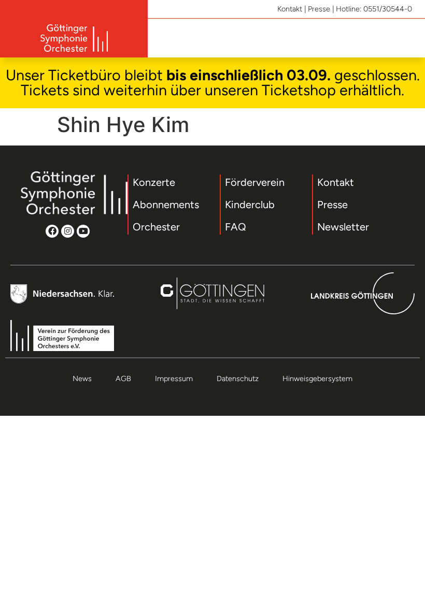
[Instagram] (67, 231)
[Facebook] (52, 231)
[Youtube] (83, 231)
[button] (407, 38)
